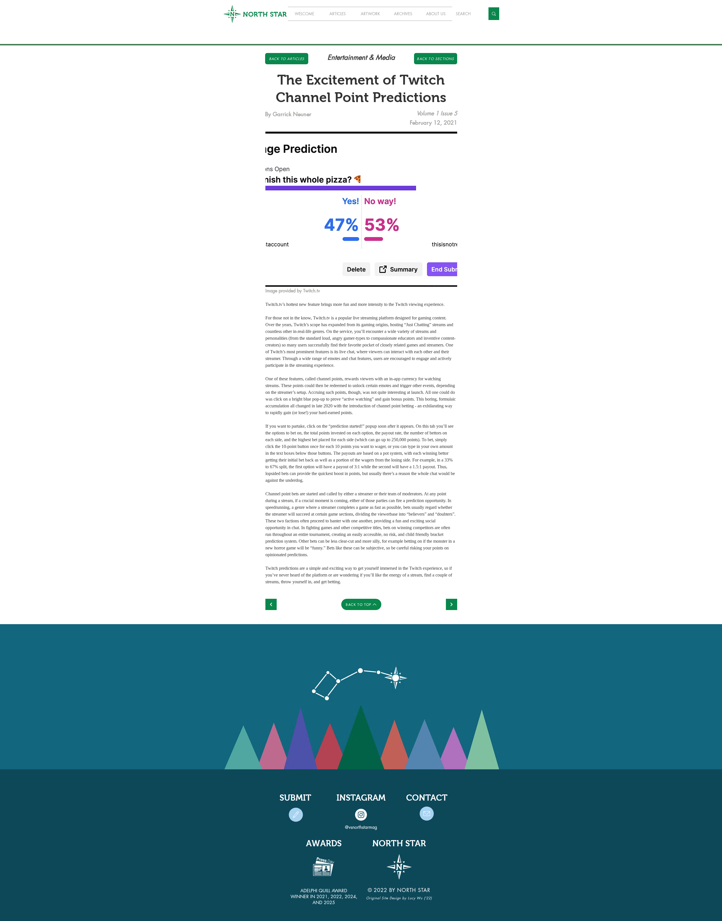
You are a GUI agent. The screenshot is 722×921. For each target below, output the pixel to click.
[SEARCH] (493, 13)
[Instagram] (361, 815)
